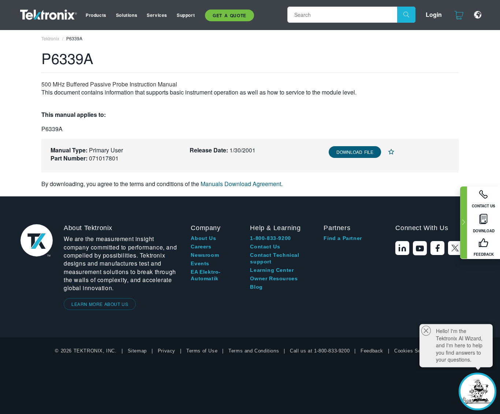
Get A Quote (229, 15)
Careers (201, 246)
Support (186, 15)
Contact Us (265, 246)
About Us (203, 238)
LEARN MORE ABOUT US (99, 304)
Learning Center (272, 270)
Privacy (166, 351)
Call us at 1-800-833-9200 (320, 351)
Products (96, 15)
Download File (354, 152)
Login (434, 14)
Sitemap (137, 351)
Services (157, 15)
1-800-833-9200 (270, 238)
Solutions (126, 15)
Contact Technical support (274, 258)
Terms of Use (201, 351)
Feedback (372, 351)
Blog (256, 287)
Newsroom (205, 255)
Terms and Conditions (253, 351)
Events (200, 263)
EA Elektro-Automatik (206, 275)
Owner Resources (274, 278)
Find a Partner (343, 238)
